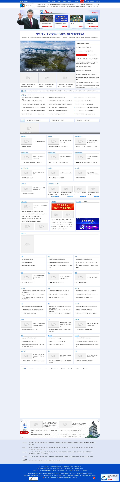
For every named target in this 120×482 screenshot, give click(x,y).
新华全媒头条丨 (37, 205)
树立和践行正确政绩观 (82, 55)
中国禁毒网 (38, 461)
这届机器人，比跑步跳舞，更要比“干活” (34, 216)
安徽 (52, 454)
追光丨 (23, 216)
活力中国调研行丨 (62, 84)
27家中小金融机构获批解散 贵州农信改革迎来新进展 (38, 284)
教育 (67, 4)
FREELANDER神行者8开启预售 (56, 289)
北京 (29, 454)
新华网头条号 (86, 449)
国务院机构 (40, 467)
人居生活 (44, 6)
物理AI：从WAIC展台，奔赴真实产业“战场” (58, 162)
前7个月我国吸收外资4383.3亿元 (83, 66)
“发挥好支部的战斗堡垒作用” (45, 23)
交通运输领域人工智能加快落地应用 (84, 259)
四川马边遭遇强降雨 (33, 91)
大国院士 (70, 222)
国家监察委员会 (51, 467)
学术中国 (55, 6)
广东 (69, 454)
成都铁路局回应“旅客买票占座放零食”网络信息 (59, 110)
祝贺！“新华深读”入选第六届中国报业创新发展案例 (50, 91)
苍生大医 (72, 23)
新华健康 (77, 168)
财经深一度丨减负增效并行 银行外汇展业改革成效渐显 (34, 214)
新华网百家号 (92, 449)
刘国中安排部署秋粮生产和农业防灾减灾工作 (32, 101)
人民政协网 (87, 463)
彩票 (76, 6)
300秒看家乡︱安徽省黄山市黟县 (56, 351)
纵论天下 (54, 229)
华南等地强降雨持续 (80, 87)
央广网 (70, 463)
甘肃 (92, 454)
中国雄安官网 (58, 459)
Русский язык (54, 376)
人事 (46, 4)
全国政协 (45, 467)
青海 (95, 454)
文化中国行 (59, 222)
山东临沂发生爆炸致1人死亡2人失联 (57, 114)
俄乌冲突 (59, 229)
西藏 (87, 454)
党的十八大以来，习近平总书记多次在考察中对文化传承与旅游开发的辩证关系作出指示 (41, 37)
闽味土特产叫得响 (67, 86)
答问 (97, 74)
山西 (37, 454)
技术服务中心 (63, 477)
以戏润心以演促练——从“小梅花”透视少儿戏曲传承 (33, 368)
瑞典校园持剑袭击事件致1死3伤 (94, 91)
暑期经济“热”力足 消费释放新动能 (83, 70)
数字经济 (51, 6)
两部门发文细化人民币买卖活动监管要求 (85, 82)
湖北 (65, 454)
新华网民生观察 (24, 168)
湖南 (67, 454)
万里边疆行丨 (24, 84)
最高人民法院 (57, 467)
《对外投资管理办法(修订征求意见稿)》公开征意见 (33, 107)
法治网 (91, 463)
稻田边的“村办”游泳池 (92, 55)
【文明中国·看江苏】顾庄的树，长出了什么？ (59, 298)
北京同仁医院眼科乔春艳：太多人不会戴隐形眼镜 (60, 320)
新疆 (32, 456)
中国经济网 (55, 463)
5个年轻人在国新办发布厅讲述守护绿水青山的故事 (33, 110)
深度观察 (23, 201)
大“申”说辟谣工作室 (55, 196)
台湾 (57, 4)
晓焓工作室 (96, 196)
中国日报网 (42, 463)
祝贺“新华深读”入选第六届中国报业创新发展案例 (33, 114)
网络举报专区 (98, 1)
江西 (57, 454)
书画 (79, 4)
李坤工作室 (70, 196)
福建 (55, 454)
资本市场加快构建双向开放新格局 (83, 345)
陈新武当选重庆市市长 (27, 262)
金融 (38, 6)
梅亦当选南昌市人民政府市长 (28, 265)
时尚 (80, 6)
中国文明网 (36, 459)
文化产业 (97, 6)
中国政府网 (31, 459)
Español (31, 376)
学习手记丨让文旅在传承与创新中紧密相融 (60, 34)
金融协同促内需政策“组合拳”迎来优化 (85, 63)
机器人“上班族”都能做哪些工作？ (46, 84)
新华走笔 (66, 226)
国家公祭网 (79, 459)
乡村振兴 (59, 6)
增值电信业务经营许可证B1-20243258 (50, 480)
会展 (74, 6)
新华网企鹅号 (31, 451)
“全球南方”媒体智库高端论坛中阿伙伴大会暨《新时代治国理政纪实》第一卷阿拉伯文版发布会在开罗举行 (50, 432)
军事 (84, 4)
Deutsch (77, 376)
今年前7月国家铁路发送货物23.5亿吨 (57, 348)
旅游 (70, 6)
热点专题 (54, 201)
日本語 (63, 376)
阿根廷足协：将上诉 (90, 114)
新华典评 (61, 226)
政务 (92, 4)
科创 (71, 4)
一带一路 (87, 6)
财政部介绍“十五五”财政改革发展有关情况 (88, 62)
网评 (53, 4)
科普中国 (84, 459)
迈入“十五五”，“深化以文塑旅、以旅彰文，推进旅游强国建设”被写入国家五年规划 (80, 37)
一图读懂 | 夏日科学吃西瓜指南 (29, 320)
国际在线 (37, 463)
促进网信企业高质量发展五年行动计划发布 (85, 74)
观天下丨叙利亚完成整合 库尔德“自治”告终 (31, 221)
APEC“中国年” (69, 220)
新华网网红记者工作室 (53, 184)
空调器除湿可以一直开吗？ (28, 193)
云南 (85, 454)
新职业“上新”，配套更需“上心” (83, 120)
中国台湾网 (60, 463)
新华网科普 (23, 184)
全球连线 (64, 4)
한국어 (70, 376)
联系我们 (43, 477)
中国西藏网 (66, 463)
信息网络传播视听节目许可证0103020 (84, 480)
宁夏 (29, 456)
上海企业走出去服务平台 (45, 461)
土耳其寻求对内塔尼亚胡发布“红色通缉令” (85, 110)
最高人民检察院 (63, 467)
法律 (94, 4)
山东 (59, 454)
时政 (44, 4)
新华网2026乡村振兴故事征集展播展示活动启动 (86, 313)
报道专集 (95, 12)
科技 (69, 4)
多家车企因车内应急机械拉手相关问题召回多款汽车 (60, 104)
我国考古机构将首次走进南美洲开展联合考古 (86, 97)
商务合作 (58, 477)
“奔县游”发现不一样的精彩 (39, 141)
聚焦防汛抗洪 (70, 224)
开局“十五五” (55, 220)
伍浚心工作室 (83, 196)
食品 (42, 6)
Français (39, 376)
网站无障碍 (77, 1)
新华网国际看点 (78, 136)
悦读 (82, 6)
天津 (32, 454)
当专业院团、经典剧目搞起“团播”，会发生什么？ (87, 162)
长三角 (47, 456)
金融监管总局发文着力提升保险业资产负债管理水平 (60, 101)
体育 (75, 4)
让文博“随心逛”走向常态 (27, 178)
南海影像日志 (63, 224)
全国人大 (35, 467)
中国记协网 (74, 459)
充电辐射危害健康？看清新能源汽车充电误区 (59, 301)
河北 (35, 454)
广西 (72, 454)
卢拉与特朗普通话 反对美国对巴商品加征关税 (74, 91)
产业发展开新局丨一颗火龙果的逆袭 (84, 336)
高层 (42, 4)
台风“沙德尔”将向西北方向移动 (86, 85)
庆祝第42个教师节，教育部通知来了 (57, 259)
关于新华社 (48, 1)
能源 (72, 6)
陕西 (89, 454)
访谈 (86, 4)
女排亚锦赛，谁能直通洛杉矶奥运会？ (84, 368)
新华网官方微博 (51, 449)
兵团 (41, 456)
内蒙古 (35, 456)
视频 (88, 4)
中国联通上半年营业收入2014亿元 (29, 336)
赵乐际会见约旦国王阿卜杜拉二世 (83, 47)
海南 (75, 454)
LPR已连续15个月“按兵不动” (28, 289)
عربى (46, 376)
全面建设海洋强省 (89, 23)
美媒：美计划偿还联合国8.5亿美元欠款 (84, 104)
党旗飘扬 (54, 222)
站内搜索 (92, 1)
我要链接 (47, 477)
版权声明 (50, 477)
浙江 (49, 454)
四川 (79, 454)
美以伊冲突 (64, 229)
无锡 (44, 456)
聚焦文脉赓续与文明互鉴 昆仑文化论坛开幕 (40, 441)
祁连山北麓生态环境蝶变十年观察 (34, 70)
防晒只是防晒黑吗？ (80, 178)
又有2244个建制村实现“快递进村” (56, 304)
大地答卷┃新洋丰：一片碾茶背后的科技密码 (32, 313)
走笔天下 (71, 226)
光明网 (73, 463)
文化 (77, 4)
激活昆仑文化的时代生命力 (58, 120)
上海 (45, 454)
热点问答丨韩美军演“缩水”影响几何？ (84, 101)
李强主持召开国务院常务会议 (82, 43)
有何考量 (96, 82)
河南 (62, 454)
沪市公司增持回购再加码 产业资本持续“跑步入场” (87, 348)
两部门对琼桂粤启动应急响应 (92, 87)
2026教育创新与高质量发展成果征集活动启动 (59, 262)
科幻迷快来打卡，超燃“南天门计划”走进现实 (86, 298)
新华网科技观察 (52, 152)
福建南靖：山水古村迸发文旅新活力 (84, 317)
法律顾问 (54, 477)
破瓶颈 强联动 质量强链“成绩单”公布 (57, 97)
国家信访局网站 (32, 461)
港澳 (55, 4)
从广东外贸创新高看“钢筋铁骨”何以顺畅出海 (32, 162)
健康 (82, 4)
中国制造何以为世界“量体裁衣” (34, 120)
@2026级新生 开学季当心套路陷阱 (56, 178)
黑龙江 (38, 456)
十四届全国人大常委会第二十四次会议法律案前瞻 (87, 59)
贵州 (82, 454)
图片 (90, 4)
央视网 (46, 463)
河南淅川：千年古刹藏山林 (27, 132)
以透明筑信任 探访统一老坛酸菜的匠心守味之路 (32, 317)
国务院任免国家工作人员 (27, 259)
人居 (49, 327)
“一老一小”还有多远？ (45, 86)
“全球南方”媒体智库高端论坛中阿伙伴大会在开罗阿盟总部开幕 (79, 432)
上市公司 (93, 6)
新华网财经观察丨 (80, 78)
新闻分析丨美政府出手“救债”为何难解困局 (31, 218)
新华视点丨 (24, 211)
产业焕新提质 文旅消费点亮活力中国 (35, 211)
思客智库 (60, 4)
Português (85, 376)
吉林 (42, 454)
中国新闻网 (82, 463)
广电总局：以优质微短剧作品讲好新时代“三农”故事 (33, 104)
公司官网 (29, 5)
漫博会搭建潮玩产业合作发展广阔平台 (84, 304)
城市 (68, 6)
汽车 (40, 6)
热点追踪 (50, 168)
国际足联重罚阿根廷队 (81, 114)
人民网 (30, 463)
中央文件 (97, 4)
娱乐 (78, 6)
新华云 (67, 477)
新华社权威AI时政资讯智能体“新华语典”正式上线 (70, 437)
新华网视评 (23, 136)
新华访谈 (50, 136)
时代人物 (65, 222)
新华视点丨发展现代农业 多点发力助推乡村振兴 (86, 320)
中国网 (33, 463)
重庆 (77, 454)
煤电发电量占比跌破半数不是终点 (29, 345)
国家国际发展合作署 (51, 459)
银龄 (62, 6)
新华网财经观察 (24, 152)
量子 (73, 4)
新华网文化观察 (78, 152)
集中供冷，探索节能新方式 (82, 289)
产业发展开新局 (55, 224)
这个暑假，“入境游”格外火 (66, 173)
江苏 (47, 454)
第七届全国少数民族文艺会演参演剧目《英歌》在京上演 (38, 363)
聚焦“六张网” (62, 220)
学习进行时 (39, 4)
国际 (48, 4)
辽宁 (39, 454)
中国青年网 (50, 463)
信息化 (48, 6)
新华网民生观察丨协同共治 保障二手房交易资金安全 (65, 331)
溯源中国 (64, 6)
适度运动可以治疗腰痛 (92, 284)
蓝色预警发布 (96, 85)
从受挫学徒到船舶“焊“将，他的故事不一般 (58, 146)
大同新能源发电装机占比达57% (29, 348)
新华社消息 (54, 226)
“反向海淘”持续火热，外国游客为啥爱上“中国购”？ (87, 146)
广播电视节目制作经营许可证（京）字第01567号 (67, 480)
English (24, 376)
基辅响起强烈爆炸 (94, 107)
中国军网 (77, 463)
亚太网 (90, 6)
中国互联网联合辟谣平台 (66, 459)
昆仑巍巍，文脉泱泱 (26, 146)
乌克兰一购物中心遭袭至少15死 (83, 107)
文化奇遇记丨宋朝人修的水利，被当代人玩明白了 (87, 301)
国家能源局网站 (89, 459)
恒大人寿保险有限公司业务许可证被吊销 (58, 107)
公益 (84, 6)
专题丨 (77, 62)
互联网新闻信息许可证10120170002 (35, 480)
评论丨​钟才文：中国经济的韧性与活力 (84, 51)
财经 (51, 4)
